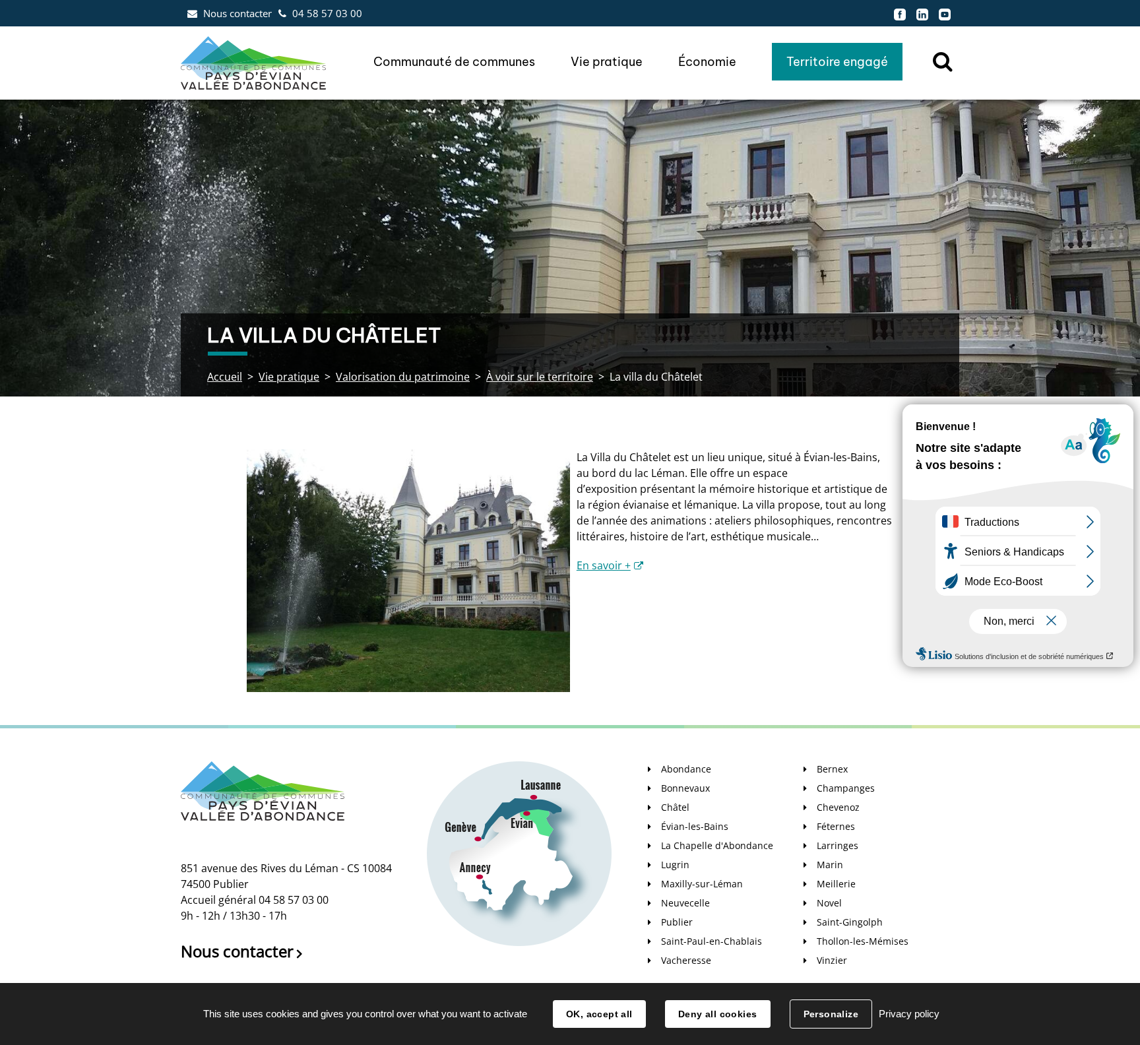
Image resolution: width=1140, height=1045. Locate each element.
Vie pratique (289, 376)
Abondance (686, 769)
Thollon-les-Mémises (862, 941)
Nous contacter (237, 13)
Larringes (837, 845)
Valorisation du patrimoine (403, 376)
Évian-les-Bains (694, 826)
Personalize (831, 1014)
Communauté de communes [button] (454, 61)
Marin (830, 864)
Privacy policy (909, 1013)
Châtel (675, 807)
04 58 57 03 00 (327, 13)
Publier (677, 922)
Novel (829, 903)
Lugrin (675, 864)
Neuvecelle (685, 903)
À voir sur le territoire (539, 376)
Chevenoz (838, 807)
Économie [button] (707, 61)
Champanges (846, 788)
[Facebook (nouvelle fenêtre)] (900, 13)
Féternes (836, 826)
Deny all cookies (717, 1014)
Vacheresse (686, 960)
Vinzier (832, 960)
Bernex (832, 769)
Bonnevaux (685, 788)
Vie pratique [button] (607, 61)
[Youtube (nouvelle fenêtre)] (945, 13)
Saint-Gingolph (850, 922)
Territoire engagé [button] (837, 61)
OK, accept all (599, 1014)
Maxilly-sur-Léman (702, 883)
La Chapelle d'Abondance (717, 845)
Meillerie (836, 883)
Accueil (224, 376)
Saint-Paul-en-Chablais (711, 941)
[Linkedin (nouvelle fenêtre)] (922, 13)
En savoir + (604, 565)
